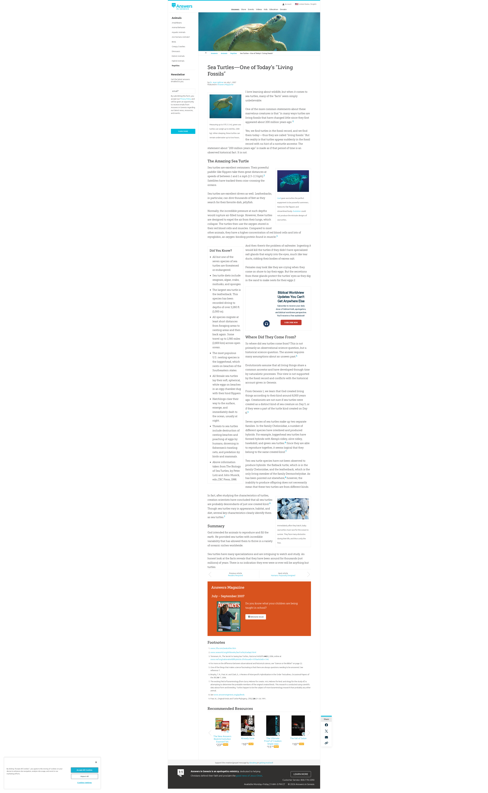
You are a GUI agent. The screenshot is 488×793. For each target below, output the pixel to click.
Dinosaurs (176, 51)
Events (251, 9)
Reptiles (233, 53)
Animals (224, 53)
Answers (235, 9)
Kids (266, 9)
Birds (174, 42)
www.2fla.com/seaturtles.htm (223, 648)
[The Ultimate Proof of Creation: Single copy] (273, 725)
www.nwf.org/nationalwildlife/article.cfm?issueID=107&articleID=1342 (239, 659)
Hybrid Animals (178, 61)
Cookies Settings (84, 782)
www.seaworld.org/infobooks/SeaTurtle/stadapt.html (233, 652)
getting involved (266, 763)
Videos (259, 9)
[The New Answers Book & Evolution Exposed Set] (222, 725)
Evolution (297, 211)
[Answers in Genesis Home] (182, 7)
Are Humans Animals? (181, 37)
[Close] (96, 762)
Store (243, 9)
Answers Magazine (225, 84)
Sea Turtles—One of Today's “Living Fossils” (256, 53)
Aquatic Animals (178, 32)
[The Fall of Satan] (298, 725)
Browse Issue (257, 617)
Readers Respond (235, 575)
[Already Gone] (248, 725)
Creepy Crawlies (178, 46)
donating (253, 763)
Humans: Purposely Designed (283, 575)
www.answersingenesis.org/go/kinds (229, 695)
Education (273, 9)
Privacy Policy (185, 99)
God (279, 198)
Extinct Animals (178, 56)
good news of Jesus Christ (249, 775)
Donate (283, 9)
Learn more (300, 774)
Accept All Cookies (84, 770)
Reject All (85, 776)
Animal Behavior (178, 27)
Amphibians (177, 23)
